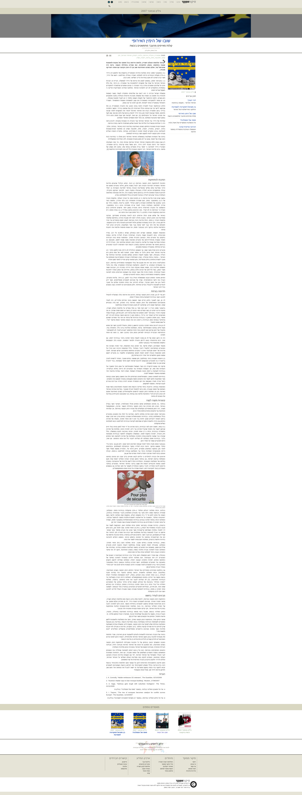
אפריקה (144, 2)
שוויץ (138, 58)
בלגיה (140, 55)
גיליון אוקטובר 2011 (162, 730)
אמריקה (151, 2)
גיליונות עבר (146, 762)
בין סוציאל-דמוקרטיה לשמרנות (184, 107)
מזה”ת (172, 2)
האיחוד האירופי (126, 55)
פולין (152, 58)
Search (109, 6)
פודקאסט (124, 769)
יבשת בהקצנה (184, 732)
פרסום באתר (169, 771)
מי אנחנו (126, 2)
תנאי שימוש (192, 769)
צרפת (148, 58)
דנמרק (135, 55)
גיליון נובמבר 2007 (151, 11)
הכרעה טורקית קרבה (187, 127)
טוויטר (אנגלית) (122, 764)
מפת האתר (146, 771)
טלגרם (120, 2)
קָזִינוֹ (148, 773)
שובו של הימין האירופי (187, 113)
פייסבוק (112, 2)
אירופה (159, 2)
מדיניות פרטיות (191, 771)
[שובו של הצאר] (162, 720)
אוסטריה (157, 55)
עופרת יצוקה (146, 769)
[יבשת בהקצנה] (184, 720)
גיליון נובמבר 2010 (185, 730)
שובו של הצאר (162, 732)
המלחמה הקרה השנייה (166, 762)
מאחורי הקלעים (168, 766)
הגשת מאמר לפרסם (166, 769)
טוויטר (109, 2)
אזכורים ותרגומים (144, 764)
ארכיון (178, 2)
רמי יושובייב (179, 787)
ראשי (194, 762)
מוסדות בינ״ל (135, 2)
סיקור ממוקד (188, 2)
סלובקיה (158, 58)
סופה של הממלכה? (188, 120)
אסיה (165, 2)
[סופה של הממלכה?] (139, 720)
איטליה (151, 55)
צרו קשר (193, 766)
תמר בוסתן (167, 787)
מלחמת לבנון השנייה (143, 766)
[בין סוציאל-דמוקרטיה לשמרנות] (117, 720)
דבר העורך (191, 100)
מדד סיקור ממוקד (167, 764)
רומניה (143, 58)
